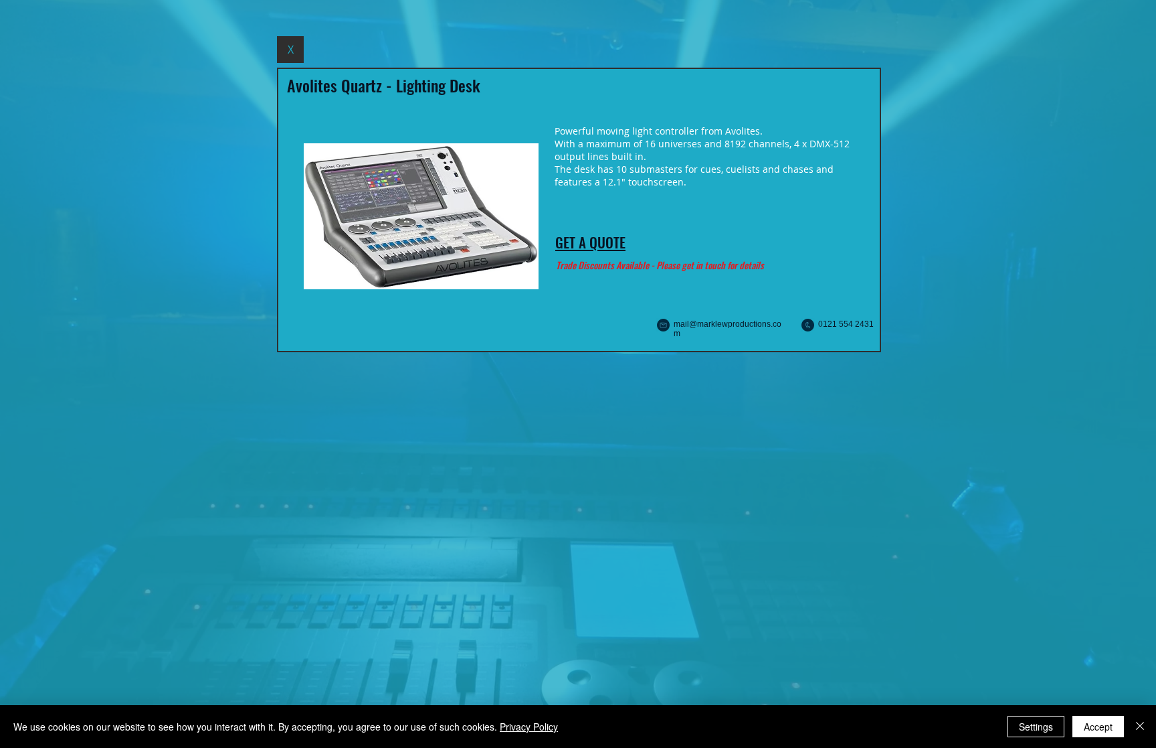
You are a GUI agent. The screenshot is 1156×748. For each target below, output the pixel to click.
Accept (1098, 726)
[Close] (1140, 726)
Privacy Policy (529, 726)
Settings (1036, 726)
